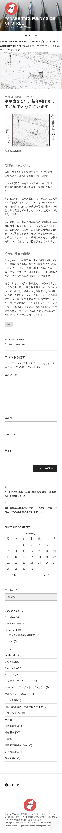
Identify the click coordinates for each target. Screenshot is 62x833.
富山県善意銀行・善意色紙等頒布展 (24, 706)
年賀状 (11, 344)
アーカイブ (11, 590)
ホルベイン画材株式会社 (18, 693)
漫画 (23, 344)
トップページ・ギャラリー (19, 681)
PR (6, 648)
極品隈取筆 (11, 732)
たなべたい (11, 668)
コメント (11, 374)
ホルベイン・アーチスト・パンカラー (25, 687)
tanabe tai (10, 655)
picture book (11, 630)
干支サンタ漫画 (13, 713)
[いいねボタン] (9, 324)
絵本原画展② (12, 751)
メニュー (32, 35)
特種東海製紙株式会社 (17, 745)
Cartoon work (16, 340)
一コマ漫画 (11, 700)
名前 (9, 418)
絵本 (11, 641)
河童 (7, 738)
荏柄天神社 (11, 758)
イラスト (9, 674)
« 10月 (15, 574)
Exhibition (10, 617)
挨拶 (18, 344)
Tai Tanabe (28, 97)
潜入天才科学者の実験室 (22, 635)
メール (10, 434)
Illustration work (13, 623)
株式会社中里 (12, 726)
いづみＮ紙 (11, 661)
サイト (8, 450)
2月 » (47, 574)
